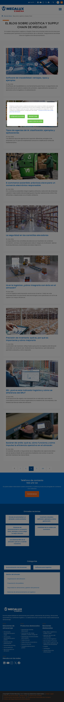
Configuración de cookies (17, 116)
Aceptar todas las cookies (35, 121)
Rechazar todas (33, 116)
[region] (32, 114)
